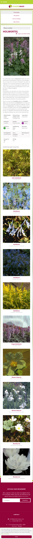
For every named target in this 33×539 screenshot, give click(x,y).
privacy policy (24, 496)
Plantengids (16, 12)
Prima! (16, 536)
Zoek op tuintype (16, 18)
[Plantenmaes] (16, 6)
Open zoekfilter (8, 28)
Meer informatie (5, 534)
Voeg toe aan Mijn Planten (23, 33)
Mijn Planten (17, 22)
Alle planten (16, 15)
